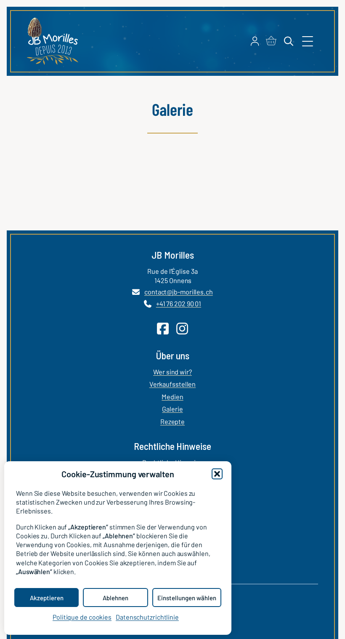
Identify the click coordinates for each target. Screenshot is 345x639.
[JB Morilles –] (52, 41)
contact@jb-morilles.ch (178, 292)
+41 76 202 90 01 (178, 303)
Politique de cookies (82, 617)
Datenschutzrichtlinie (147, 617)
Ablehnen (115, 598)
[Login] (255, 41)
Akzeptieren (47, 598)
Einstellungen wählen (186, 598)
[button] (217, 474)
